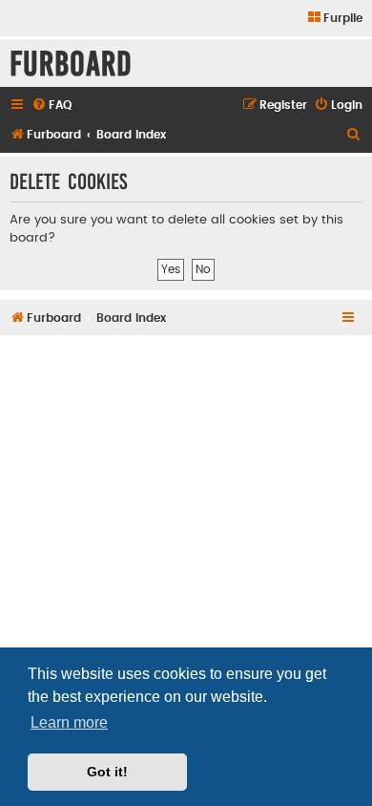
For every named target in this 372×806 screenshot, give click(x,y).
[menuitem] (334, 19)
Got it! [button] (107, 771)
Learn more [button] (69, 722)
